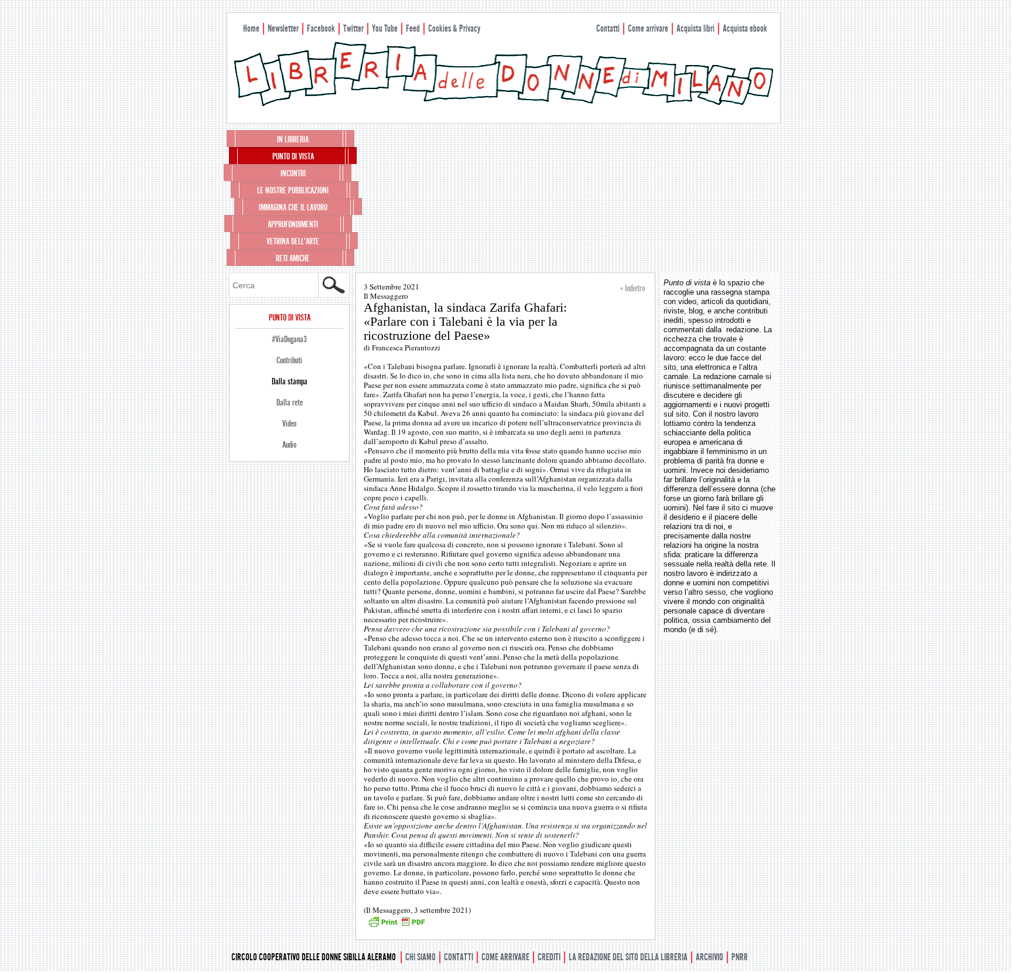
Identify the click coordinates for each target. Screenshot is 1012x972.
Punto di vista (293, 156)
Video (289, 423)
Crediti (549, 957)
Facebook (321, 28)
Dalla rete (289, 402)
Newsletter (283, 28)
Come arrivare (648, 28)
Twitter (353, 28)
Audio (289, 444)
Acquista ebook (745, 28)
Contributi (289, 360)
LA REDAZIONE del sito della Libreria (628, 957)
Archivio (709, 957)
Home (251, 28)
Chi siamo (420, 957)
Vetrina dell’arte (292, 241)
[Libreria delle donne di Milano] (503, 104)
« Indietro (632, 288)
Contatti (608, 28)
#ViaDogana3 (289, 339)
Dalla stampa (289, 381)
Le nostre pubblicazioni (293, 190)
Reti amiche (293, 258)
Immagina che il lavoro (293, 207)
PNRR (739, 957)
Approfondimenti (293, 224)
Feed (413, 28)
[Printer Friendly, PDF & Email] (396, 925)
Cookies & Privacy (454, 28)
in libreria (293, 139)
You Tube (385, 28)
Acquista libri (695, 28)
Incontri (293, 173)
